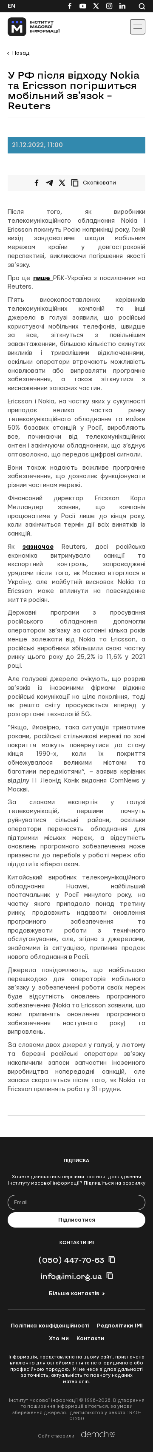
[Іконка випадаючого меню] (137, 26)
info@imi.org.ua (71, 1276)
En (11, 6)
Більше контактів (74, 1293)
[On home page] (26, 26)
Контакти (90, 1338)
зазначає (38, 547)
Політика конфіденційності (50, 1326)
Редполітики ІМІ (120, 1326)
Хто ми (59, 1338)
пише (43, 278)
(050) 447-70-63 (71, 1260)
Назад (20, 53)
